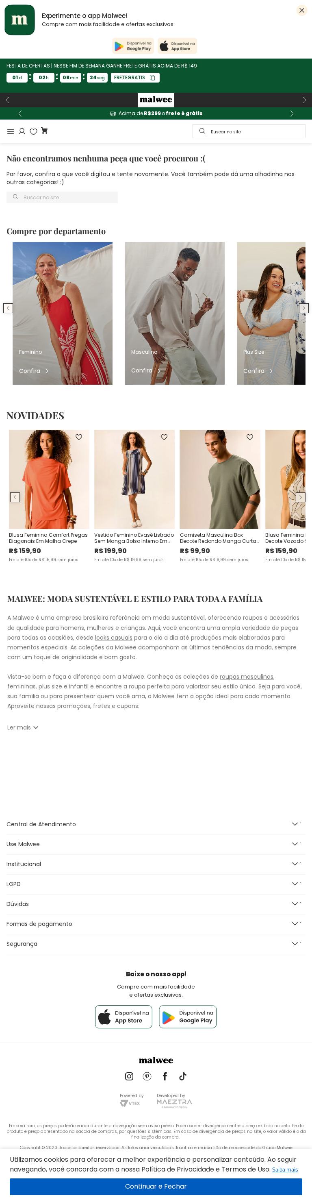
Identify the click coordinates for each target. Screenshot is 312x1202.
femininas (21, 686)
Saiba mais (285, 1169)
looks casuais (113, 638)
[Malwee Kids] (155, 100)
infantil (79, 686)
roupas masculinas (246, 677)
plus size (50, 686)
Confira (29, 371)
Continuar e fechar (156, 1186)
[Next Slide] (304, 100)
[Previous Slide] (7, 100)
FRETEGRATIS (129, 77)
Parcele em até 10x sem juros (156, 113)
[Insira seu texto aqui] (129, 1077)
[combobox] (249, 131)
